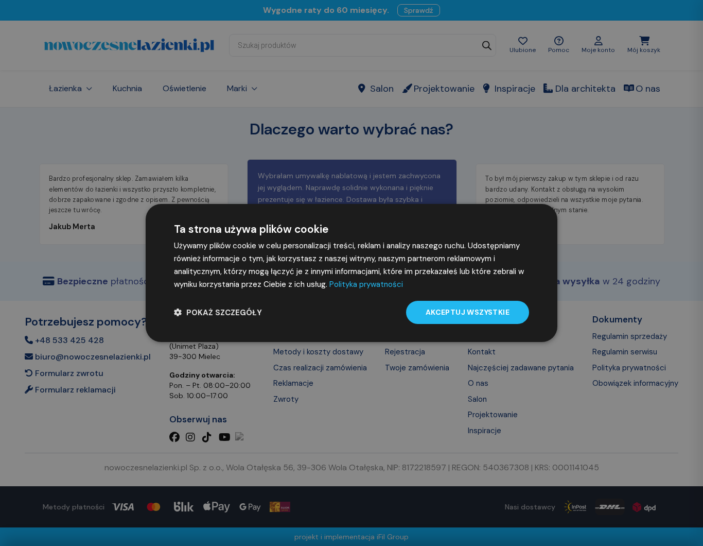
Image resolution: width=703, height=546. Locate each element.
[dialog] (351, 273)
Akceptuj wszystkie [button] (467, 312)
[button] (218, 312)
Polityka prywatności (366, 284)
